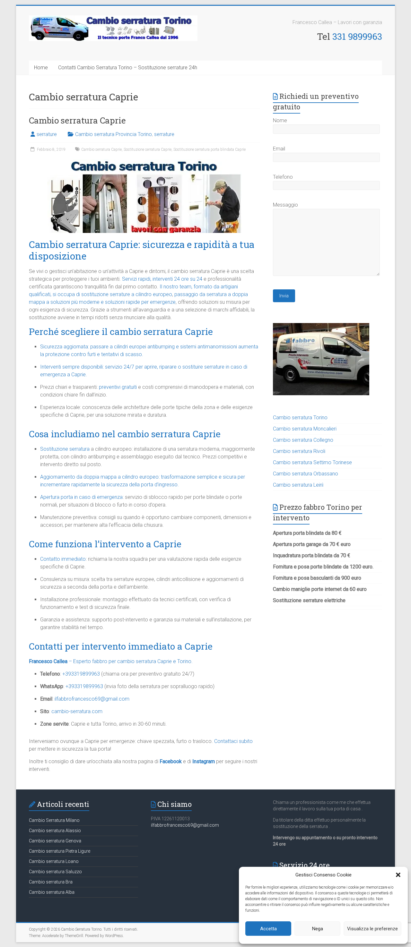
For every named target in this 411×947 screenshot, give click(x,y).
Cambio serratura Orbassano (305, 474)
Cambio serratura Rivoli (299, 451)
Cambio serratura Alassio (55, 830)
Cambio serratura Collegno (303, 440)
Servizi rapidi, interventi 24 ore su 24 (162, 279)
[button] (398, 875)
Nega (317, 929)
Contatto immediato (63, 559)
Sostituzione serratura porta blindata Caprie (209, 149)
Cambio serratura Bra (51, 881)
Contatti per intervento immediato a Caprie (121, 646)
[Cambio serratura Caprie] (144, 162)
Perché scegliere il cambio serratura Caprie (121, 331)
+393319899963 (81, 674)
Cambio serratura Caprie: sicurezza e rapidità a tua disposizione (141, 250)
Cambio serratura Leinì (298, 485)
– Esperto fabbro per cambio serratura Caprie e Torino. (111, 661)
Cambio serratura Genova (55, 840)
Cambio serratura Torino (300, 417)
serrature (47, 134)
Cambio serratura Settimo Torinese (312, 462)
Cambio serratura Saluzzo (55, 871)
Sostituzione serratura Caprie (147, 149)
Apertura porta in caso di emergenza (81, 497)
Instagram (203, 761)
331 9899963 (357, 36)
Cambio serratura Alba (51, 892)
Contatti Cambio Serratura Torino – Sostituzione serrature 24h (127, 67)
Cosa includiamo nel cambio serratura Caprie (125, 434)
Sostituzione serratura (65, 449)
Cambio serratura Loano (54, 861)
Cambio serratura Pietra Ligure (59, 851)
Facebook (171, 761)
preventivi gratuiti (118, 387)
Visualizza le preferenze (372, 929)
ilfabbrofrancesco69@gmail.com (185, 825)
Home (41, 67)
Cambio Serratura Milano (54, 820)
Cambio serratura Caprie (77, 120)
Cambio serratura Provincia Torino (113, 134)
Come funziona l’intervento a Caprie (105, 544)
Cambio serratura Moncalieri (305, 429)
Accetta (268, 929)
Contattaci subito (233, 741)
